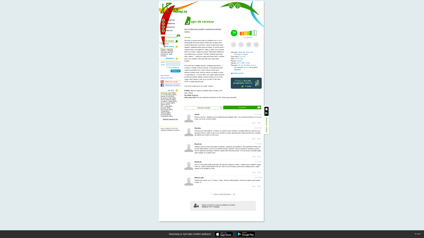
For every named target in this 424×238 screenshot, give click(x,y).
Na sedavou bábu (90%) (168, 98)
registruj (216, 206)
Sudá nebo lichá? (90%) (168, 93)
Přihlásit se (175, 71)
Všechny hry (165, 44)
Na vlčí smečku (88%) (168, 103)
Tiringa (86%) (165, 111)
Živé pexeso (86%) (167, 109)
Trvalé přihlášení (173, 67)
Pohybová (253, 65)
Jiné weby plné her (167, 52)
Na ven (240, 65)
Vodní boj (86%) (166, 113)
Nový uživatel (165, 75)
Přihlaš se (205, 206)
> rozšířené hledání (171, 37)
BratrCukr (195, 95)
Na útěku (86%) (166, 108)
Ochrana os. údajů (166, 54)
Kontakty (163, 56)
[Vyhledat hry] (231, 6)
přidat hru (169, 30)
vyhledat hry (170, 20)
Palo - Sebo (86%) (166, 106)
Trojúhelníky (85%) (167, 116)
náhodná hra (170, 27)
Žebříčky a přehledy (167, 51)
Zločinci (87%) (165, 104)
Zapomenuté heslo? (167, 78)
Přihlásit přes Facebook (172, 85)
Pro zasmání (238, 67)
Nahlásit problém (238, 73)
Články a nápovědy (167, 49)
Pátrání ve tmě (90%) (167, 96)
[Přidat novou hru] (237, 6)
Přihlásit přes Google (171, 82)
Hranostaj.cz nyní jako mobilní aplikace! (190, 234)
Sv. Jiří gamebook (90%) (168, 95)
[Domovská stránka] (174, 7)
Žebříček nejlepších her (170, 119)
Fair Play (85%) (166, 114)
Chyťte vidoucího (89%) (168, 99)
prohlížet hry (170, 23)
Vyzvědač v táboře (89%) (169, 101)
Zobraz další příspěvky (224, 194)
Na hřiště (246, 65)
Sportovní (246, 67)
